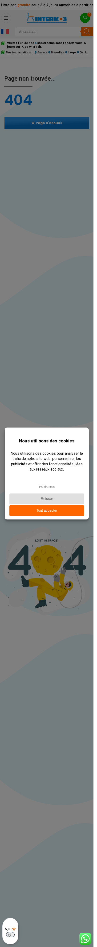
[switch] (10, 934)
